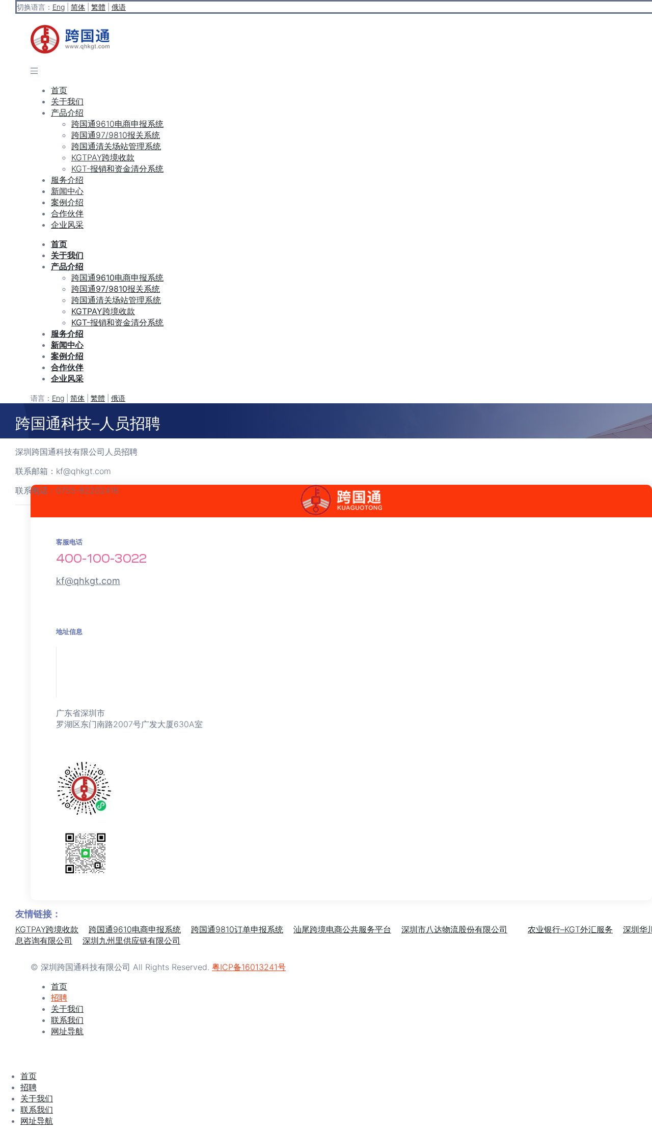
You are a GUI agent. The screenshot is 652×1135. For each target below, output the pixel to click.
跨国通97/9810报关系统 (115, 135)
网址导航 (36, 1121)
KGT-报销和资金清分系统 (117, 168)
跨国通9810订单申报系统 (237, 929)
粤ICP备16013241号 (249, 967)
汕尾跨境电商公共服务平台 (342, 929)
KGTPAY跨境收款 (102, 157)
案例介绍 (67, 202)
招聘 (28, 1087)
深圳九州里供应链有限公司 (131, 940)
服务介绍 (67, 180)
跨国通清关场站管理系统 (116, 146)
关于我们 (67, 101)
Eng (58, 7)
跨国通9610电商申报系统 (117, 124)
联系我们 (36, 1109)
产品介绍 (67, 112)
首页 (59, 90)
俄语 (119, 7)
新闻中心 (67, 191)
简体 (78, 7)
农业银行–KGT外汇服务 (570, 929)
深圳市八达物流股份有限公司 (454, 929)
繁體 (98, 7)
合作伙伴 (67, 213)
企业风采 (67, 224)
